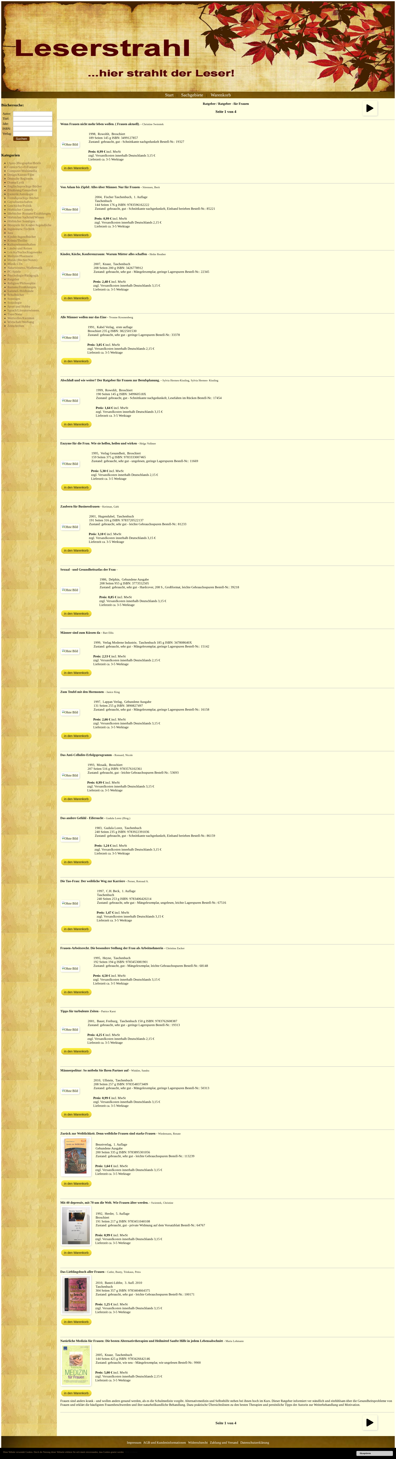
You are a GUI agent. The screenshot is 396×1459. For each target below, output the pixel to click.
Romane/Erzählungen (21, 287)
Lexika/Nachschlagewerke (24, 252)
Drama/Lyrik (15, 182)
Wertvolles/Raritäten (20, 318)
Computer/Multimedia (22, 171)
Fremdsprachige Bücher (23, 198)
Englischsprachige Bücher (24, 186)
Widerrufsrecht (198, 1442)
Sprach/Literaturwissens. (23, 310)
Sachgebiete (192, 94)
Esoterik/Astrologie (20, 194)
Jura (10, 233)
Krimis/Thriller (17, 240)
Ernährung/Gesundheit (22, 190)
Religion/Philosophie (21, 283)
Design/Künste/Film (20, 175)
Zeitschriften (15, 326)
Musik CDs (14, 264)
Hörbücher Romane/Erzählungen (29, 213)
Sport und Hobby (18, 306)
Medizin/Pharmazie (20, 256)
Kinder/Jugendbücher (21, 237)
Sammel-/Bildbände (20, 291)
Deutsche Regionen (20, 178)
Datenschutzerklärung (254, 1442)
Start (169, 94)
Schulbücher (15, 295)
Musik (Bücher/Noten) (22, 260)
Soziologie (14, 302)
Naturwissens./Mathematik (24, 268)
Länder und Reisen (19, 248)
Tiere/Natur (14, 314)
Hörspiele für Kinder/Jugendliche (29, 225)
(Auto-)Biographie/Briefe (24, 163)
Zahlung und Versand (224, 1442)
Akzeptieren (365, 1453)
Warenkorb (221, 94)
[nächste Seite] (370, 114)
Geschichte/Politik (19, 206)
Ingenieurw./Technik (21, 229)
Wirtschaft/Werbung (20, 322)
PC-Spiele (14, 271)
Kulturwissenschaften (21, 244)
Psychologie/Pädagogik (23, 275)
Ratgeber (13, 279)
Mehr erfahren (131, 1452)
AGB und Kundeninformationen (164, 1442)
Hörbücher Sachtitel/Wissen (25, 217)
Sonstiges (13, 299)
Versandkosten (104, 155)
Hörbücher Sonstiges (21, 221)
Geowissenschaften (19, 202)
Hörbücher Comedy (20, 209)
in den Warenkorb (76, 168)
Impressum (134, 1442)
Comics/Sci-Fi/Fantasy (22, 167)
